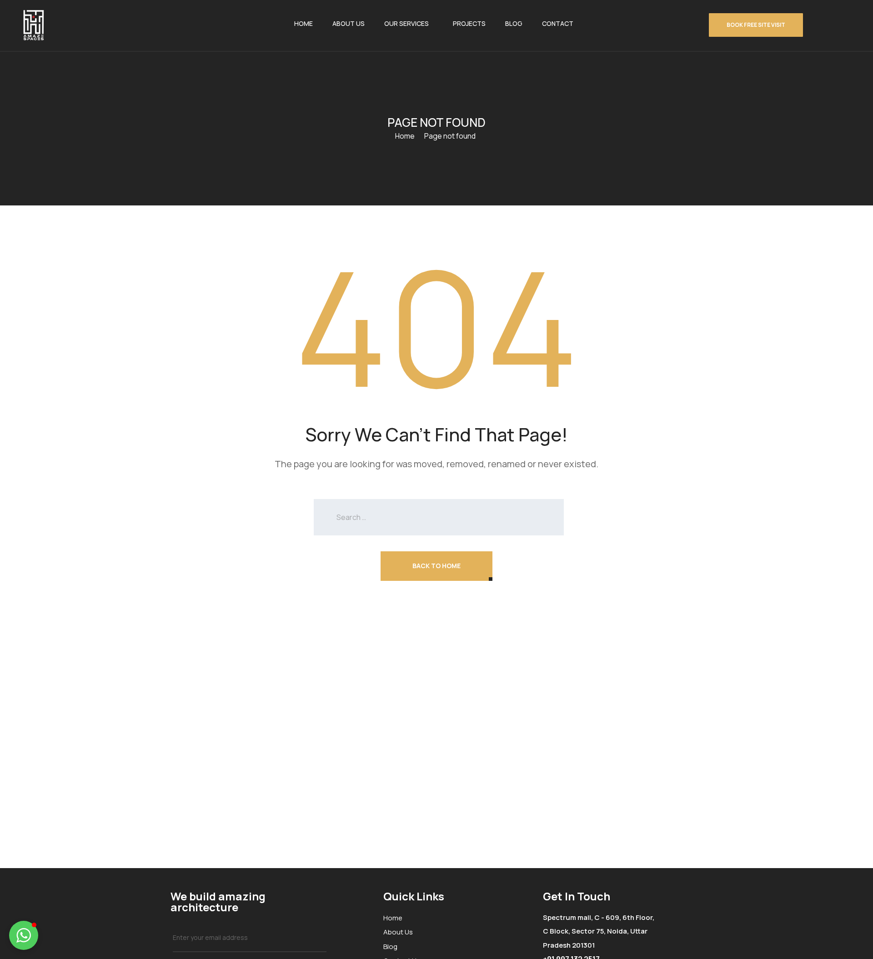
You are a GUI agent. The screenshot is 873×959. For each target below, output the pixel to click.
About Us (348, 23)
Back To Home (436, 565)
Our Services (406, 23)
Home (303, 23)
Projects (469, 23)
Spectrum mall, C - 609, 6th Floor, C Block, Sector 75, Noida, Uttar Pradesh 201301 (598, 931)
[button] (23, 935)
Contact (557, 23)
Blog (513, 23)
